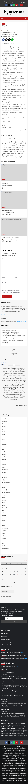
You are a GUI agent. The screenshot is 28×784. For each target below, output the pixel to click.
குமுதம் (3, 456)
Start (13, 407)
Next (26, 410)
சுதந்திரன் (4, 467)
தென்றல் (3, 512)
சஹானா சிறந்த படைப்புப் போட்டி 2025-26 (10, 343)
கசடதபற (3, 441)
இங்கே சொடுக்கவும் (5, 314)
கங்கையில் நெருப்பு (10, 680)
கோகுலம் (4, 459)
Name (4, 277)
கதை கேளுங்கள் (4, 633)
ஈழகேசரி (3, 429)
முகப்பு (5, 0)
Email (16, 277)
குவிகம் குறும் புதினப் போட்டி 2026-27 (10, 330)
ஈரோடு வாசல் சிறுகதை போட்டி (8, 338)
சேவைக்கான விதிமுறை (6, 642)
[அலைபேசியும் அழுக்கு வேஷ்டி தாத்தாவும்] (14, 227)
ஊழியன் (3, 439)
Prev (2, 410)
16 (25, 571)
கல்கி (3, 449)
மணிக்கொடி (4, 530)
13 (14, 571)
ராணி (3, 543)
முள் (6, 699)
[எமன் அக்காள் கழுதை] (14, 200)
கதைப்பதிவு (9, 0)
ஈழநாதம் (3, 434)
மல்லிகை (3, 535)
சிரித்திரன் (4, 464)
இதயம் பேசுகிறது (5, 423)
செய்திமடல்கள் (4, 636)
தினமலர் (3, 505)
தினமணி (4, 500)
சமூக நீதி (13, 32)
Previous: (6, 126)
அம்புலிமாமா (4, 421)
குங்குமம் (4, 454)
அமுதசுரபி (4, 418)
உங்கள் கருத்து (17, 2)
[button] (2, 18)
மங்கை (3, 525)
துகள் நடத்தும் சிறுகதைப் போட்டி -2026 (10, 333)
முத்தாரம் (4, 538)
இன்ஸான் (4, 426)
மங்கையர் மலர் (5, 528)
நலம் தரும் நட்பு (5, 183)
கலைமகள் (4, 446)
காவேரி (3, 451)
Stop (14, 407)
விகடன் (3, 545)
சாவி (3, 462)
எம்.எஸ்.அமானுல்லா (14, 690)
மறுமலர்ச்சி (4, 533)
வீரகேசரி (3, 551)
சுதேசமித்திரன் (5, 469)
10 (2, 571)
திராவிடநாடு (4, 507)
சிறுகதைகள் (14, 11)
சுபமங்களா (4, 472)
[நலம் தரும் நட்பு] (14, 172)
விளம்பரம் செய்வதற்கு (5, 639)
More (22, 652)
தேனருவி (4, 515)
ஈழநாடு (3, 431)
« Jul (13, 582)
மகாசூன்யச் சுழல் (10, 672)
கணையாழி (4, 444)
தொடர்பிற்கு (23, 2)
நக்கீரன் (3, 520)
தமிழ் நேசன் (4, 477)
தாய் (3, 484)
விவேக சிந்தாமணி (5, 548)
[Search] (26, 18)
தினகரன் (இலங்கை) (6, 492)
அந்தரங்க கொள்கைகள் (6, 644)
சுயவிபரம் (12, 2)
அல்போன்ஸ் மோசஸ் (7, 185)
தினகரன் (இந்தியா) (6, 490)
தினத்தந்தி (4, 497)
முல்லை (3, 540)
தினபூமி (3, 502)
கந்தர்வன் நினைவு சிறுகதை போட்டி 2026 (10, 332)
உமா (2, 436)
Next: (22, 130)
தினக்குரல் (4, 495)
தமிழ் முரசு (4, 479)
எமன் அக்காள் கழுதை (7, 210)
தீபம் (3, 510)
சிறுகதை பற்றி (21, 0)
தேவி (3, 517)
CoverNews (12, 782)
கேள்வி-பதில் (15, 0)
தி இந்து (3, 487)
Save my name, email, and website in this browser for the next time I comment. (12, 291)
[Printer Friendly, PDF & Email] (6, 121)
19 (10, 574)
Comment (5, 259)
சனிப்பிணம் (7, 709)
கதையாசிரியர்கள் (6, 2)
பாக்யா (3, 523)
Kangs (2, 680)
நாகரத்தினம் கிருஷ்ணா (8, 212)
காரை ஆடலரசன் (14, 30)
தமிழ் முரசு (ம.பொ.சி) (6, 482)
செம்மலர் (3, 474)
